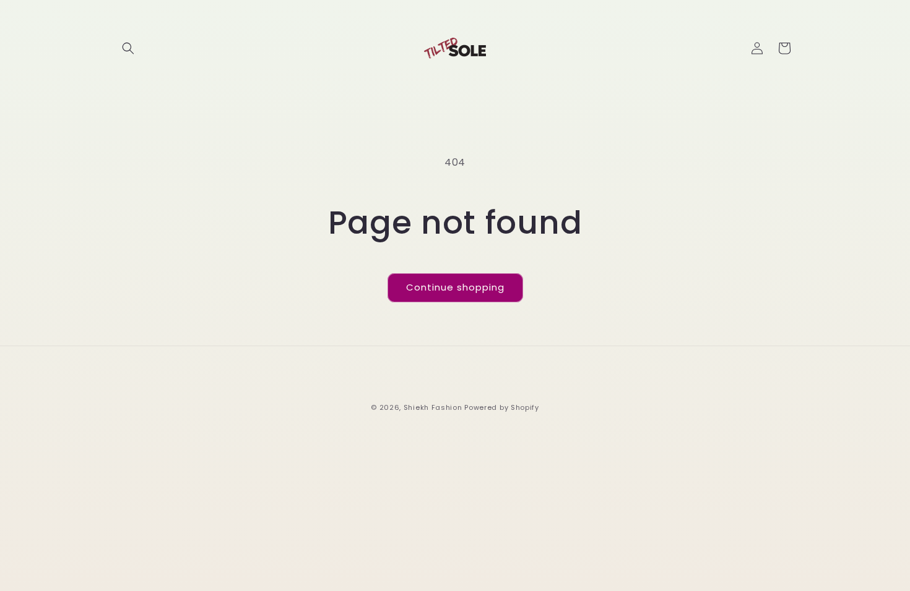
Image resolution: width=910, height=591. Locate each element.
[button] (128, 48)
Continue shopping (455, 287)
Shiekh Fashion (433, 407)
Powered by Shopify (501, 407)
